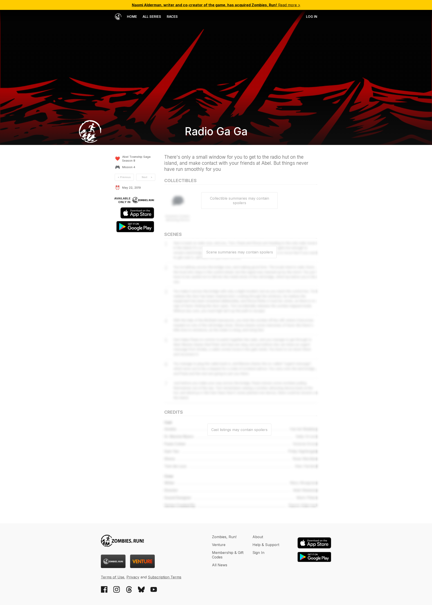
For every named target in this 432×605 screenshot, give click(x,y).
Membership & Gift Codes (227, 554)
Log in (311, 16)
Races (172, 16)
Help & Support (265, 544)
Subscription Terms (164, 577)
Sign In (258, 552)
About (257, 537)
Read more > (216, 5)
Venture (218, 544)
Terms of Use (112, 577)
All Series (152, 16)
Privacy (132, 577)
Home (131, 16)
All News (219, 565)
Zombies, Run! (224, 537)
